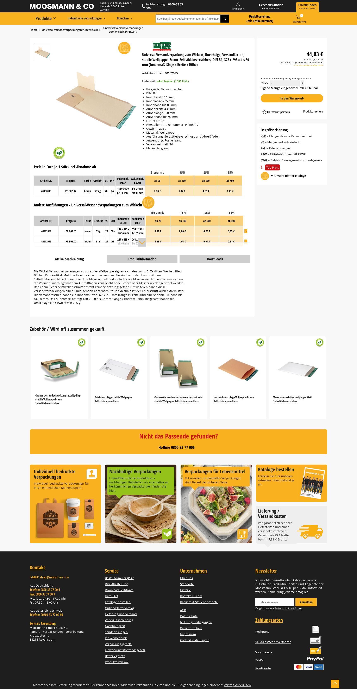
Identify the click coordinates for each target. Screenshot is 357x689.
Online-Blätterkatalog (119, 608)
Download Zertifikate (119, 590)
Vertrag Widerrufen (237, 685)
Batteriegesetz (115, 656)
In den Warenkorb (292, 98)
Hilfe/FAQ (111, 596)
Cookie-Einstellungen (194, 640)
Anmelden (306, 602)
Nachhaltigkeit (115, 626)
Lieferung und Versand (121, 614)
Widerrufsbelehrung (119, 620)
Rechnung (262, 632)
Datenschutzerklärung (288, 608)
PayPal (259, 659)
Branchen (123, 18)
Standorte (187, 584)
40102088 (46, 231)
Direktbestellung (116, 584)
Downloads (215, 258)
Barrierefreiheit (191, 628)
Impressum (188, 634)
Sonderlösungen (116, 632)
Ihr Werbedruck (116, 638)
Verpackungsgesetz (118, 644)
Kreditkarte (263, 668)
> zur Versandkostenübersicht (308, 65)
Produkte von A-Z (117, 662)
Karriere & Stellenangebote (199, 602)
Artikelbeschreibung (69, 258)
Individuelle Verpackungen (85, 18)
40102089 (46, 241)
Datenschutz (189, 616)
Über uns (186, 578)
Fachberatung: (164, 6)
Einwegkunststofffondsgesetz (125, 650)
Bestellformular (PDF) (119, 578)
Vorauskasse (264, 652)
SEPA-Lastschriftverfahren (273, 642)
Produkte (44, 18)
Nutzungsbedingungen (196, 622)
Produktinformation (142, 258)
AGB (183, 610)
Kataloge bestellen (118, 602)
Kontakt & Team (191, 596)
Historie (185, 590)
